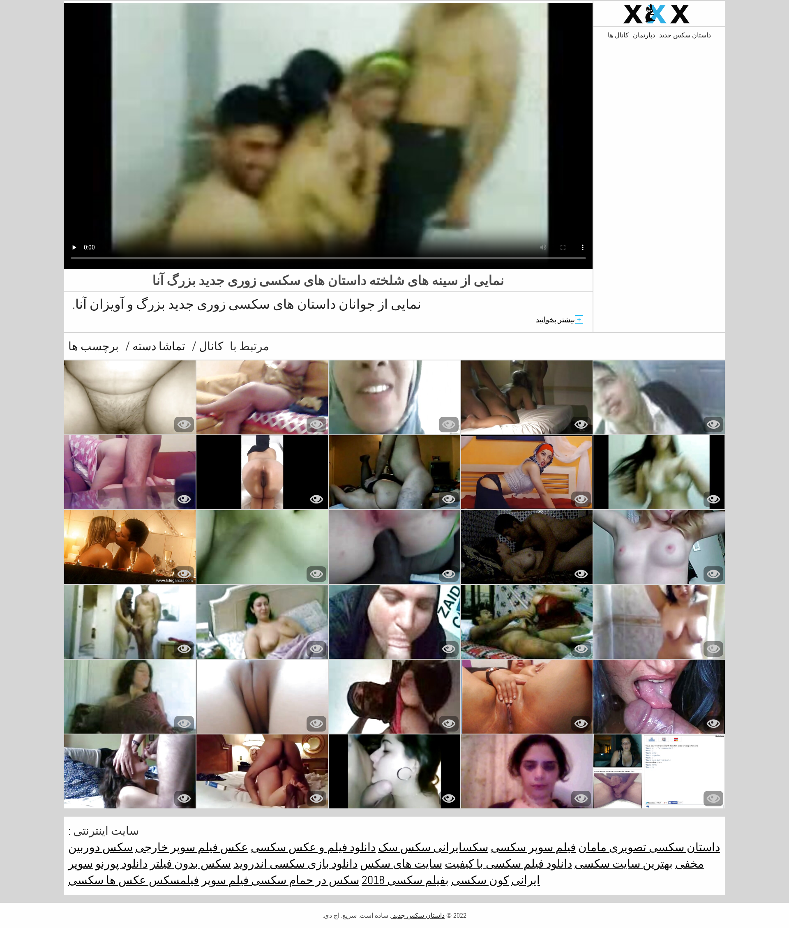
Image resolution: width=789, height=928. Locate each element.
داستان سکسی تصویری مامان (649, 847)
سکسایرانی (459, 847)
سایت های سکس (401, 863)
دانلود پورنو (121, 863)
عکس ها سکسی (107, 880)
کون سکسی (480, 880)
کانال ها (618, 35)
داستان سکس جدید (685, 35)
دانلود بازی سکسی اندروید (295, 863)
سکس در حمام (322, 880)
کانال (209, 346)
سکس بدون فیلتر (190, 863)
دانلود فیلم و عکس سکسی (313, 847)
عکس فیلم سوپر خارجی (191, 847)
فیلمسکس (172, 880)
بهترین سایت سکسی (623, 863)
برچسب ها (93, 346)
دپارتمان (644, 35)
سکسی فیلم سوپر (243, 880)
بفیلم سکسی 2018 (405, 880)
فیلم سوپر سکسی (533, 847)
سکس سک (404, 847)
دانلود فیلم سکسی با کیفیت (508, 863)
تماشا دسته (157, 346)
